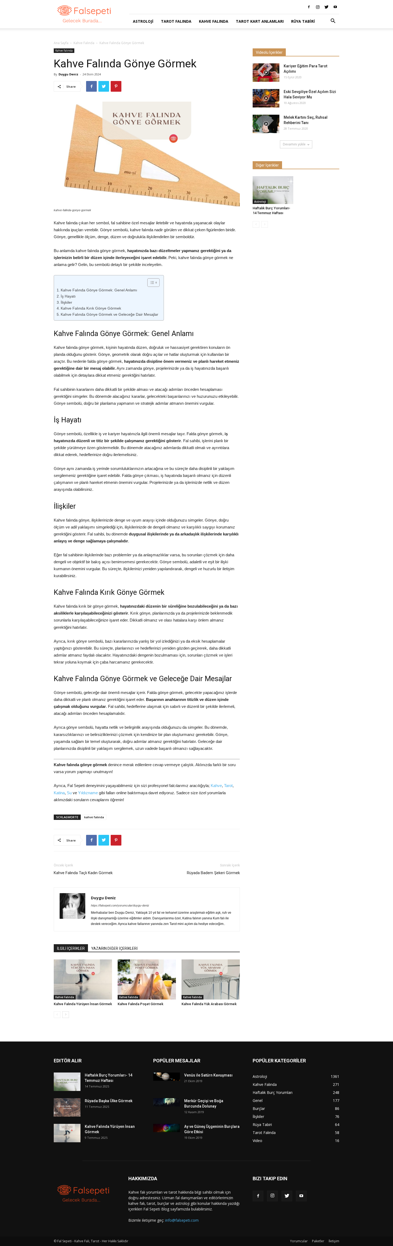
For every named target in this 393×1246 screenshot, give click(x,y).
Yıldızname (88, 792)
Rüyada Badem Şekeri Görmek (213, 872)
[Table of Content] (153, 282)
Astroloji (143, 21)
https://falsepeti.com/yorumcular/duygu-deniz (120, 905)
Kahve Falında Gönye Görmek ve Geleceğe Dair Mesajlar (109, 314)
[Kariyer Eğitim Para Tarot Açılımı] (266, 72)
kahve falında (94, 817)
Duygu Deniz (68, 74)
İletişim (334, 1241)
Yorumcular (299, 1241)
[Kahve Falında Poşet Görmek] (147, 979)
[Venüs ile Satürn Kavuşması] (166, 1077)
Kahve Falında (213, 21)
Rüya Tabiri (303, 21)
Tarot (228, 785)
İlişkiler (66, 302)
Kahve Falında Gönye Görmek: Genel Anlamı (99, 290)
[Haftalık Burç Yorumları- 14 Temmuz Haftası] (273, 190)
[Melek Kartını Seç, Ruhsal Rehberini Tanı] (266, 124)
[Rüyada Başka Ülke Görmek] (67, 1107)
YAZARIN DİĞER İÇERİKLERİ (114, 948)
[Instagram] (318, 7)
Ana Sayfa (61, 43)
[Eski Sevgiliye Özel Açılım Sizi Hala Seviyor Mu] (266, 98)
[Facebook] (309, 7)
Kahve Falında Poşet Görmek (140, 1004)
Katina (59, 792)
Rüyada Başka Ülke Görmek (108, 1101)
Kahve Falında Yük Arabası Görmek (209, 1004)
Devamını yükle (294, 144)
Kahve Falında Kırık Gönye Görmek (91, 308)
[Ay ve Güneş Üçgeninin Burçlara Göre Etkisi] (166, 1128)
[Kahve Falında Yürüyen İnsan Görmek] (83, 979)
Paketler (318, 1241)
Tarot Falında (176, 21)
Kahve (216, 785)
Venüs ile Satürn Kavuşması (208, 1075)
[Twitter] (326, 7)
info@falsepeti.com (182, 1220)
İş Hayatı (68, 296)
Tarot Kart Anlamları (260, 21)
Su (69, 792)
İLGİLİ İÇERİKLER (71, 948)
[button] (332, 21)
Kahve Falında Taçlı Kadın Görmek (83, 872)
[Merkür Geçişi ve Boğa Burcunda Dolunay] (166, 1102)
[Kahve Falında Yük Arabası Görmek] (211, 979)
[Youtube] (335, 7)
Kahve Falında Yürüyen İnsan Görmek (83, 1004)
